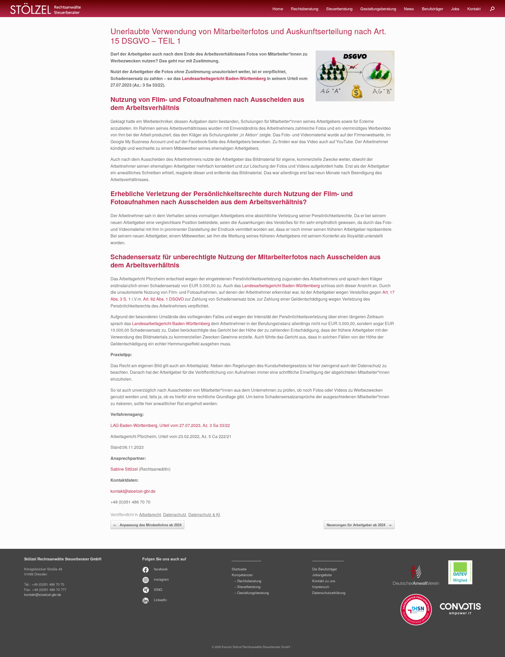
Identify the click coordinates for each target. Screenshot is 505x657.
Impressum (320, 586)
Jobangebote (322, 574)
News (409, 8)
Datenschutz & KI (204, 514)
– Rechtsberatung (247, 580)
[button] (492, 8)
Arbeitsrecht (150, 514)
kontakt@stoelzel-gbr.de (132, 491)
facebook (161, 568)
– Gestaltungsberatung (251, 592)
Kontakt (474, 8)
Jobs (455, 8)
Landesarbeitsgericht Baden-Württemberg (281, 285)
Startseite (239, 568)
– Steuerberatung (247, 586)
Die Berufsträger (324, 568)
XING (158, 589)
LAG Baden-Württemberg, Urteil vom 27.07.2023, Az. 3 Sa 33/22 (170, 425)
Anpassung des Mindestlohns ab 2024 (147, 524)
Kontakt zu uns (323, 580)
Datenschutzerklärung (328, 592)
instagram (161, 579)
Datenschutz (174, 514)
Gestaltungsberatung (378, 8)
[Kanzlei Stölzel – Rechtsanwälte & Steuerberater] (45, 8)
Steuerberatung (339, 8)
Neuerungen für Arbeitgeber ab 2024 (359, 524)
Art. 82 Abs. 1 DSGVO (163, 299)
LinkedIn (160, 599)
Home (277, 8)
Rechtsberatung (304, 8)
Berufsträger (432, 8)
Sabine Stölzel (124, 469)
